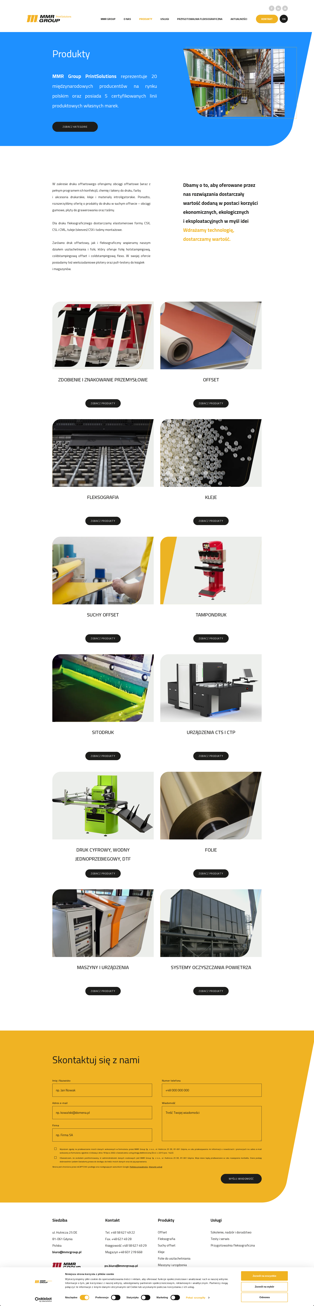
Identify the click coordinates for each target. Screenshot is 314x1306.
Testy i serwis (220, 1239)
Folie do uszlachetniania (174, 1258)
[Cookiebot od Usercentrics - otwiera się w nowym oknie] (43, 1299)
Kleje (161, 1252)
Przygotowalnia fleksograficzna (199, 19)
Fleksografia (166, 1239)
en (284, 19)
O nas (127, 19)
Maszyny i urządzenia (172, 1265)
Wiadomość (168, 1103)
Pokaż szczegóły (195, 1297)
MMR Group (108, 19)
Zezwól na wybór (264, 1286)
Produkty (145, 19)
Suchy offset (166, 1245)
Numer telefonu (171, 1080)
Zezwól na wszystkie (264, 1275)
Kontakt (267, 19)
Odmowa (264, 1297)
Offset (162, 1232)
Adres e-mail (60, 1103)
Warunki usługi (155, 1167)
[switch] (115, 1297)
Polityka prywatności (139, 1167)
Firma (55, 1125)
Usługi (164, 19)
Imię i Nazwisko (61, 1080)
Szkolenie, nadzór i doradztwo (231, 1232)
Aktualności (239, 19)
